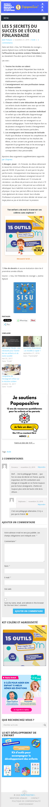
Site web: (8, 589)
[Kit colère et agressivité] (24, 670)
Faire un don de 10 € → (24, 443)
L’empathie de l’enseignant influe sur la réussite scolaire (10, 378)
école (9, 452)
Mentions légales (18, 798)
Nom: (7, 566)
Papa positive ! (28, 795)
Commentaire (10, 541)
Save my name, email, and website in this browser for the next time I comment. (24, 604)
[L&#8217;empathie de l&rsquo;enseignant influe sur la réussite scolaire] (11, 369)
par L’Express (7, 159)
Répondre (41, 467)
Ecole (33, 40)
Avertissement (26, 804)
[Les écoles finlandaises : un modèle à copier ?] (32, 341)
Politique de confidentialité (26, 801)
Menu (6, 18)
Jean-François (7, 40)
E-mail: (7, 577)
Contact (35, 798)
